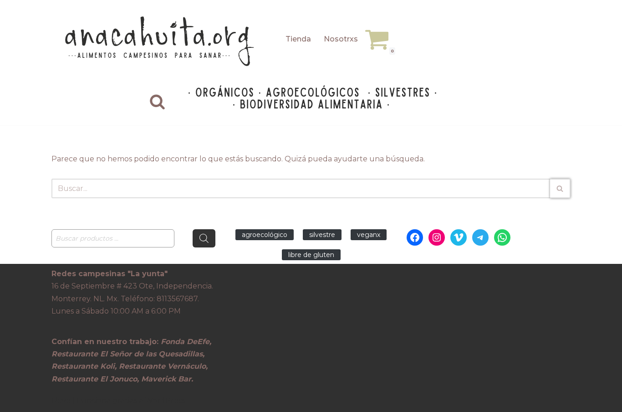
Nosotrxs (341, 39)
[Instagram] (436, 237)
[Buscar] (157, 101)
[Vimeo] (458, 237)
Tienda (298, 39)
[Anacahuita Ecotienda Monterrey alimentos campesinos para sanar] (160, 41)
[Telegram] (480, 237)
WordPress (165, 400)
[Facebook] (415, 237)
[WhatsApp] (502, 237)
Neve (61, 400)
